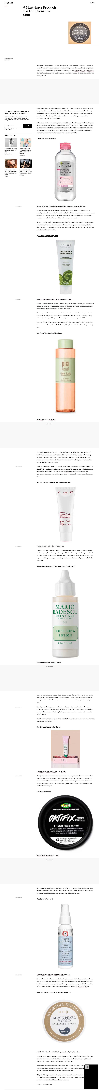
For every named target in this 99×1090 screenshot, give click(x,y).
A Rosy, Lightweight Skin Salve (49, 727)
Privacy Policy (9, 129)
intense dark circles (58, 111)
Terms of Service (28, 128)
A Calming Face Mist (45, 899)
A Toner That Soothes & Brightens (50, 333)
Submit (27, 125)
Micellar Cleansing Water (47, 138)
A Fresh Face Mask (44, 792)
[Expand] (86, 1066)
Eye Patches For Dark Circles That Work (54, 992)
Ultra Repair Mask (81, 986)
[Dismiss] (96, 1066)
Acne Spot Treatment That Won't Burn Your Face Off (56, 566)
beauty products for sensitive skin (83, 70)
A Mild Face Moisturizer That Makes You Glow (54, 482)
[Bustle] (9, 2)
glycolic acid (68, 471)
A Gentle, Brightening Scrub (48, 236)
